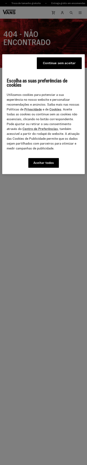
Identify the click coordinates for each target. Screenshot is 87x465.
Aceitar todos (43, 163)
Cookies (55, 109)
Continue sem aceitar (59, 63)
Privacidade (33, 109)
